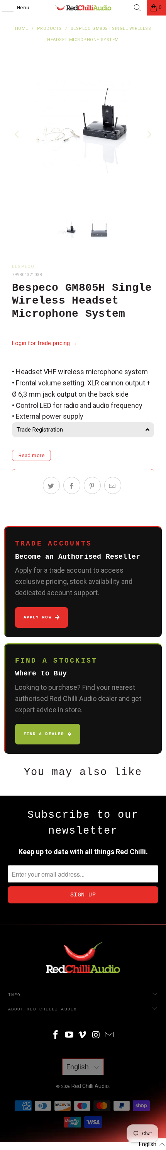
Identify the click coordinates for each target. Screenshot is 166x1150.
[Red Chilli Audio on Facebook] (56, 1035)
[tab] (83, 429)
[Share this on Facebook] (71, 485)
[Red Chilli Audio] (83, 8)
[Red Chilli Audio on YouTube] (69, 1035)
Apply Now (38, 617)
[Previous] (18, 135)
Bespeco (23, 266)
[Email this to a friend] (112, 485)
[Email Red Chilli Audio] (109, 1035)
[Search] (137, 8)
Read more (32, 455)
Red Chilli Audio (90, 1086)
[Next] (148, 135)
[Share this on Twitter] (51, 485)
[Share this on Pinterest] (92, 485)
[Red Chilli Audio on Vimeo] (82, 1035)
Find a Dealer (44, 734)
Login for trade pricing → (45, 343)
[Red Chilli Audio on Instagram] (96, 1035)
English (78, 1067)
